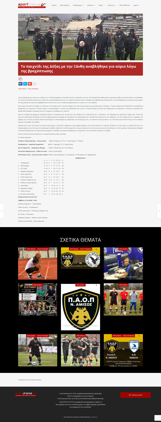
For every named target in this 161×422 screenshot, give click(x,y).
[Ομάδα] (32, 160)
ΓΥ (54, 160)
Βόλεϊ (101, 5)
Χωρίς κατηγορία (33, 89)
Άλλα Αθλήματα (124, 5)
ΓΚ (57, 160)
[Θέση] (19, 160)
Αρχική (54, 5)
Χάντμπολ (111, 5)
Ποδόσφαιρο (77, 5)
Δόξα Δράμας (64, 5)
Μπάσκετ (90, 5)
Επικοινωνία (137, 395)
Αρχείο (135, 5)
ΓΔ (59, 160)
